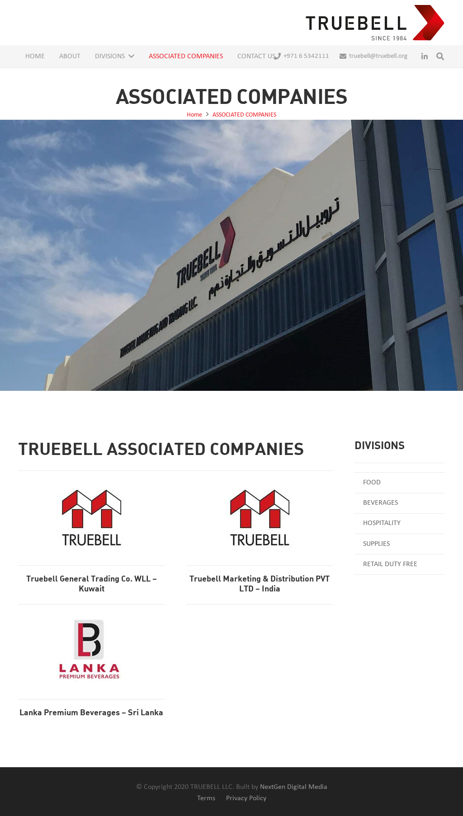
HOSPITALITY (382, 523)
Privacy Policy (246, 798)
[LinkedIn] (424, 56)
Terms (206, 798)
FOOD (372, 482)
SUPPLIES (376, 544)
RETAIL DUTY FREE (390, 564)
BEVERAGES (380, 502)
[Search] (440, 57)
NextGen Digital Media (293, 787)
